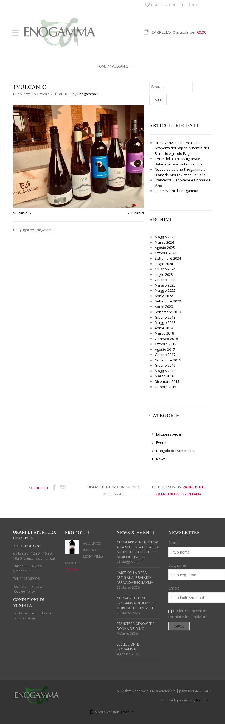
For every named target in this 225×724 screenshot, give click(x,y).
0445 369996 (29, 578)
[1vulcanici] (78, 156)
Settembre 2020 (168, 301)
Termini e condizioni (35, 613)
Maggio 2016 (165, 370)
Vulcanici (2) (22, 213)
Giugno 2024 (165, 268)
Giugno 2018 (165, 317)
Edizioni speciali (169, 434)
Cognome (177, 565)
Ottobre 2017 (165, 343)
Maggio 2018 (165, 322)
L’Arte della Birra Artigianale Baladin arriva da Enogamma (179, 161)
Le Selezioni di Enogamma (176, 190)
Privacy (37, 586)
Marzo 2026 (164, 242)
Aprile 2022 (164, 295)
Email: (173, 588)
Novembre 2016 (168, 360)
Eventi (161, 442)
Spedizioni (27, 618)
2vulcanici (136, 213)
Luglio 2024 (164, 263)
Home (102, 66)
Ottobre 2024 (165, 253)
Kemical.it (204, 700)
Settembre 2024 (168, 258)
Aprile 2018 (164, 327)
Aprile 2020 (164, 306)
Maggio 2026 (165, 236)
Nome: (174, 542)
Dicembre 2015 (167, 381)
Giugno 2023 (165, 279)
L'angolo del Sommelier (175, 450)
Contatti (20, 586)
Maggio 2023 (165, 285)
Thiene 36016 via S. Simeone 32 (28, 568)
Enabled (128, 711)
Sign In (192, 5)
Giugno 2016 (165, 365)
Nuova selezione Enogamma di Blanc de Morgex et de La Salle (180, 172)
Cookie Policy (24, 591)
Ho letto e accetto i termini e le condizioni (187, 613)
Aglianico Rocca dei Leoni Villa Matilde (84, 553)
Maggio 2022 (165, 290)
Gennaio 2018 (166, 338)
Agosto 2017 (165, 349)
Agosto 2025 (165, 247)
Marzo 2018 (164, 333)
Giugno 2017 (165, 354)
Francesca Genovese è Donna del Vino (135, 626)
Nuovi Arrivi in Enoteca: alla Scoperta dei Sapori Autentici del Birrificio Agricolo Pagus (182, 148)
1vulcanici (30, 87)
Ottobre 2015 (165, 386)
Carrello (178, 32)
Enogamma (86, 93)
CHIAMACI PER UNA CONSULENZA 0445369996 (112, 490)
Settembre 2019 (168, 311)
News (160, 458)
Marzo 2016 (164, 376)
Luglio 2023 (164, 274)
